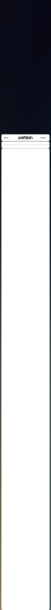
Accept (30, 604)
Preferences (40, 604)
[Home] (25, 137)
